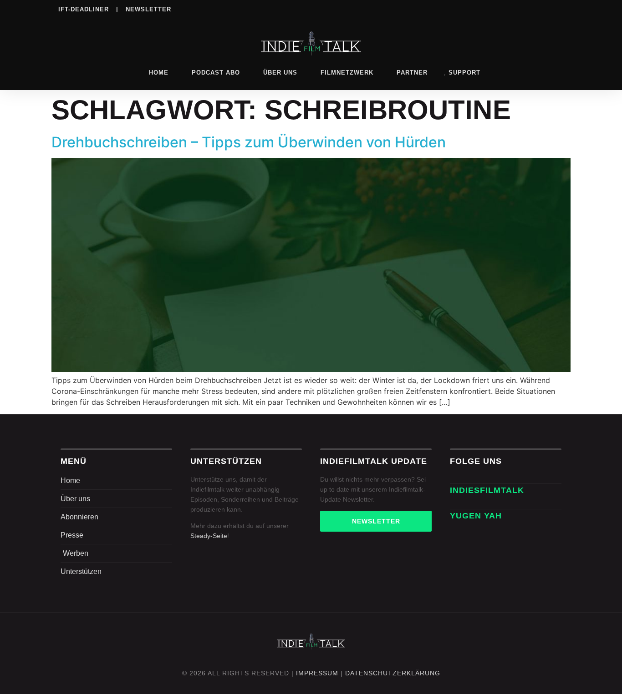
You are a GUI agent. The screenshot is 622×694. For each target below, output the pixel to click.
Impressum (317, 673)
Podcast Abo (216, 72)
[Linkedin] (482, 8)
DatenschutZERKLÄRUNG (392, 673)
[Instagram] (464, 8)
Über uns (280, 72)
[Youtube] (557, 8)
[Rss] (538, 8)
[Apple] (520, 8)
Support (464, 72)
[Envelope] (455, 504)
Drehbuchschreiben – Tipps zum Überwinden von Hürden (248, 142)
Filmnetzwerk (347, 72)
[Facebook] (445, 8)
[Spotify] (501, 8)
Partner (412, 72)
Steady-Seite (208, 535)
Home (158, 72)
